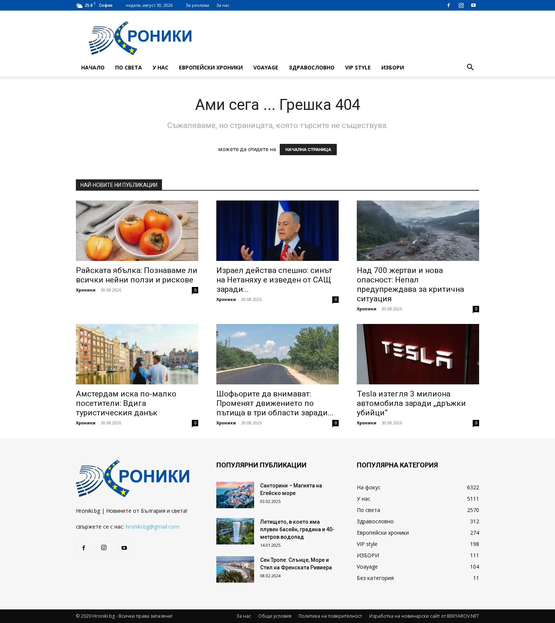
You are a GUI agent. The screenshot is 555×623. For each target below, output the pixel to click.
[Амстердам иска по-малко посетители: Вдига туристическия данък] (137, 354)
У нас (160, 67)
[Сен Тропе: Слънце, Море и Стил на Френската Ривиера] (235, 569)
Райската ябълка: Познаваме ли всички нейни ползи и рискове (136, 275)
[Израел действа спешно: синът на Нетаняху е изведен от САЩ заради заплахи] (277, 230)
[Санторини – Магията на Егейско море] (235, 495)
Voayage (265, 67)
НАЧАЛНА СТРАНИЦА (308, 149)
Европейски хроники (211, 67)
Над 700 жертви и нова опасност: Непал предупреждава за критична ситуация (410, 284)
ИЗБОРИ (392, 67)
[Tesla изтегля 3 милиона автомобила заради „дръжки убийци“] (418, 354)
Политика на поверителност (330, 616)
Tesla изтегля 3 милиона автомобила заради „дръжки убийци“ (411, 403)
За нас (223, 5)
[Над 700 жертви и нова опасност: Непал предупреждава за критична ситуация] (418, 230)
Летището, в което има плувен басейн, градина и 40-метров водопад (297, 529)
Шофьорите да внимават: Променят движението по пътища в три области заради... (274, 403)
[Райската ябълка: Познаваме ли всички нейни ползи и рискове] (137, 230)
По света (128, 67)
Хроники (86, 290)
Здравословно (312, 67)
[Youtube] (473, 5)
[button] (470, 68)
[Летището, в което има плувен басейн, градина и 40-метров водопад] (235, 531)
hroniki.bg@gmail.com (152, 526)
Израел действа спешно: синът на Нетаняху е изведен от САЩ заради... (274, 280)
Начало (93, 67)
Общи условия (274, 616)
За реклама (197, 5)
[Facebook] (448, 5)
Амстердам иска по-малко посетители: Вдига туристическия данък (126, 403)
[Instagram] (461, 5)
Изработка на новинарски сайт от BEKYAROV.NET (424, 616)
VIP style (358, 67)
